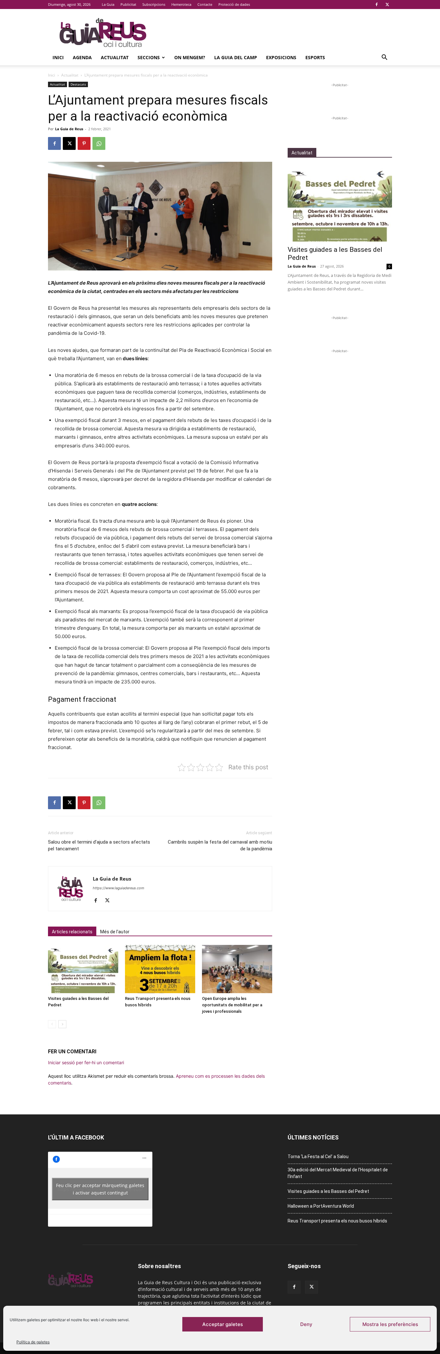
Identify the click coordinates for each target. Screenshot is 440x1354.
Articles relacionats (72, 931)
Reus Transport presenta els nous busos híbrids (337, 1220)
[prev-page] (52, 1024)
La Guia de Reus (69, 128)
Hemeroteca (181, 4)
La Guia (108, 4)
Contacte (204, 4)
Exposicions (281, 57)
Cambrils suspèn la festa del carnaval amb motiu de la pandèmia (220, 845)
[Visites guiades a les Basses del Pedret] (83, 969)
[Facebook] (376, 4)
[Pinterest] (84, 143)
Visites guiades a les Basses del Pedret (328, 1191)
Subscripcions (153, 4)
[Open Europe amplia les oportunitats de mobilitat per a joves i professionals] (237, 969)
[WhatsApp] (98, 143)
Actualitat (115, 57)
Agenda (82, 57)
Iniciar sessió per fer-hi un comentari (86, 1062)
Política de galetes (33, 1342)
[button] (384, 58)
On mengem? (189, 57)
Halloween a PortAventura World (321, 1206)
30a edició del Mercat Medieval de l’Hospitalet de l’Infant (338, 1173)
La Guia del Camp (235, 57)
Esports (315, 57)
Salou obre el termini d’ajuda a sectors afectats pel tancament (99, 845)
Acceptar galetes (222, 1324)
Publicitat (128, 4)
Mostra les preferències (390, 1324)
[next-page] (62, 1024)
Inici (58, 57)
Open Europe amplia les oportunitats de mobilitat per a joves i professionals (232, 1005)
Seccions (149, 57)
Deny (306, 1324)
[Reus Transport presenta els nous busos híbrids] (160, 969)
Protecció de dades (234, 4)
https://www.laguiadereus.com (118, 888)
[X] (387, 4)
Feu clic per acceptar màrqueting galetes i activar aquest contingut (100, 1189)
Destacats (78, 84)
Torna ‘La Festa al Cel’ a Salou (318, 1156)
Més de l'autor (114, 931)
